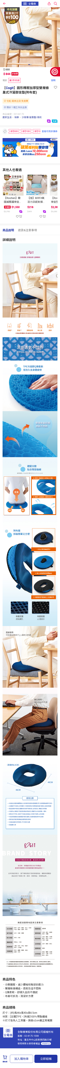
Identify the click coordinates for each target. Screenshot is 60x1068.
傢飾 (16, 117)
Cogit (10, 88)
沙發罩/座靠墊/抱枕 (32, 117)
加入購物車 (21, 1058)
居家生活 (7, 117)
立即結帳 (46, 1058)
